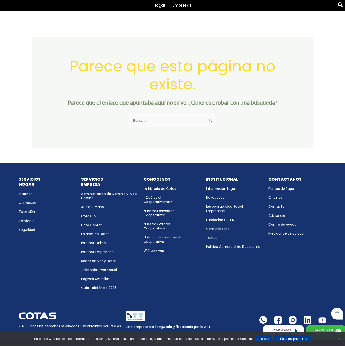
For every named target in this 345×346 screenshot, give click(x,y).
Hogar (159, 5)
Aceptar (263, 339)
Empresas (182, 5)
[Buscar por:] (172, 120)
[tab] (159, 5)
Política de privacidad (292, 339)
